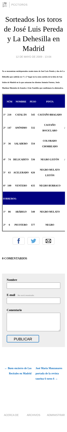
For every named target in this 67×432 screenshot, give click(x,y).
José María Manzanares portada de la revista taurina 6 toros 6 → (49, 373)
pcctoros (19, 4)
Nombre (12, 279)
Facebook (19, 241)
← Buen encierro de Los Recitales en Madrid (17, 371)
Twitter (33, 241)
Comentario (14, 310)
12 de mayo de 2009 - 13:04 (33, 56)
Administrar (56, 415)
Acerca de (11, 415)
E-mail (20, 295)
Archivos (33, 415)
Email (48, 241)
